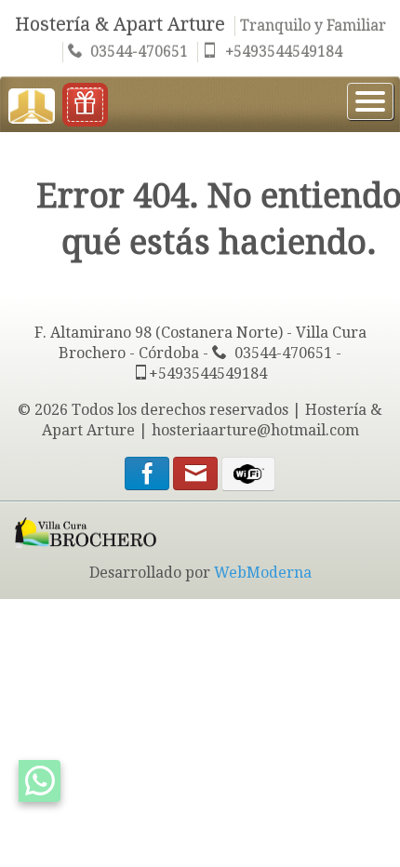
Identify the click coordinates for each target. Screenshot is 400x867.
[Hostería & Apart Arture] (31, 103)
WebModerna (263, 572)
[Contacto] (197, 477)
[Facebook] (147, 477)
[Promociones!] (85, 104)
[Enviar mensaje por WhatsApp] (39, 781)
